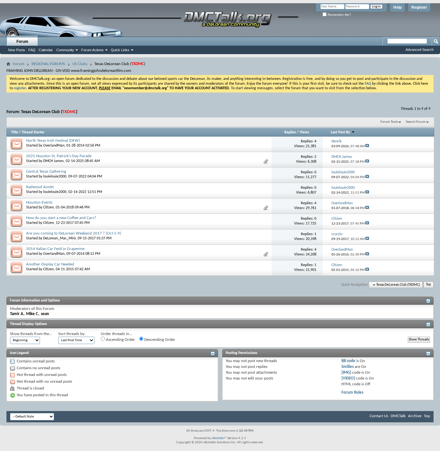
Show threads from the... (31, 334)
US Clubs (79, 64)
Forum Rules (352, 392)
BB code (348, 361)
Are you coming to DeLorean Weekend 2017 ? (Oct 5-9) (73, 233)
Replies (290, 132)
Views (304, 132)
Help (397, 7)
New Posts (16, 50)
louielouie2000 (54, 176)
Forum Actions (92, 50)
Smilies (347, 367)
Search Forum (416, 122)
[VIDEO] (348, 378)
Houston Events (39, 202)
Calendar (46, 50)
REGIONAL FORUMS (48, 64)
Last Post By (340, 132)
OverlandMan (53, 146)
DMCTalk (398, 416)
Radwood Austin (40, 187)
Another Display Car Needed (50, 264)
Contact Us (379, 416)
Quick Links (120, 50)
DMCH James (53, 161)
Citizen (48, 207)
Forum (22, 41)
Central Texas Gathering (46, 171)
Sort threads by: (71, 334)
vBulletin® (219, 438)
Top (428, 285)
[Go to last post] (367, 146)
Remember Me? (339, 14)
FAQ (31, 50)
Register (419, 7)
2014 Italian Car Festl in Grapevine (55, 249)
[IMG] (346, 372)
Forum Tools (389, 122)
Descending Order (159, 340)
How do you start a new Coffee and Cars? (61, 218)
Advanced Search (420, 50)
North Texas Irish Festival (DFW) (53, 141)
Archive (414, 416)
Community (65, 50)
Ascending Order (120, 340)
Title (14, 132)
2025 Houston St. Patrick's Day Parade (58, 156)
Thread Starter (33, 132)
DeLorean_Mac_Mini (59, 238)
